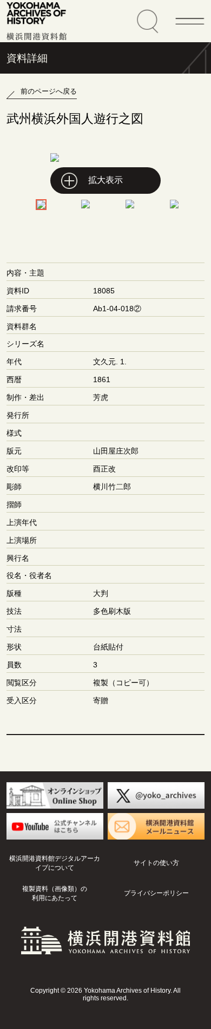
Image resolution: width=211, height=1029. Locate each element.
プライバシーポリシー (156, 893)
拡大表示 (105, 180)
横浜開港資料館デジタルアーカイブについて (54, 863)
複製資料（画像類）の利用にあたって (54, 893)
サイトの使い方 (156, 863)
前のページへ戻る (49, 91)
